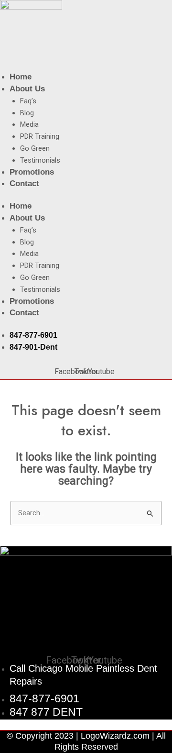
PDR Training (39, 136)
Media (29, 124)
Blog (27, 113)
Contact (24, 183)
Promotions (32, 172)
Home (21, 76)
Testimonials (40, 160)
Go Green (35, 148)
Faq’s (28, 101)
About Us (27, 88)
